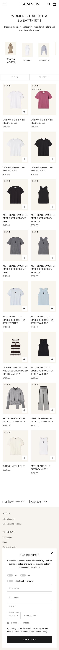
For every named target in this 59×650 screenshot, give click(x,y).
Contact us (7, 537)
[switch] (10, 575)
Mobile (26, 623)
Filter (15, 77)
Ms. (16, 575)
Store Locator (9, 519)
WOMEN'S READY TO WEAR (17, 501)
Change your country (12, 524)
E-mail (14, 623)
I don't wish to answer (24, 581)
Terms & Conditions (22, 631)
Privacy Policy (41, 631)
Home (4, 502)
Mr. (29, 575)
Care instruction (10, 547)
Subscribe (29, 639)
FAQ (5, 542)
